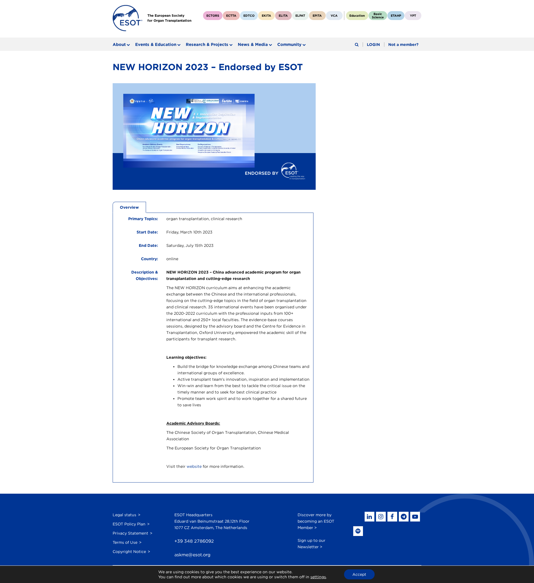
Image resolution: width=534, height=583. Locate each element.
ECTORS (212, 16)
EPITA (317, 16)
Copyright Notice (129, 551)
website (194, 466)
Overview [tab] (129, 207)
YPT (413, 16)
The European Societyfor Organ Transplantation (169, 18)
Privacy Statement (130, 533)
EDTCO (248, 16)
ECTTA (231, 16)
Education (357, 16)
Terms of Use (125, 542)
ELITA (283, 16)
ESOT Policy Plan (129, 524)
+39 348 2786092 (194, 541)
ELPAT (300, 16)
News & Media (253, 44)
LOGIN (373, 44)
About (119, 44)
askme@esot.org (192, 554)
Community (289, 44)
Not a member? (403, 44)
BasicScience (378, 15)
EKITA (266, 16)
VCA (334, 16)
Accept (359, 574)
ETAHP (396, 16)
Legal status (124, 515)
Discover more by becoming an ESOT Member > (316, 521)
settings (318, 577)
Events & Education (155, 44)
